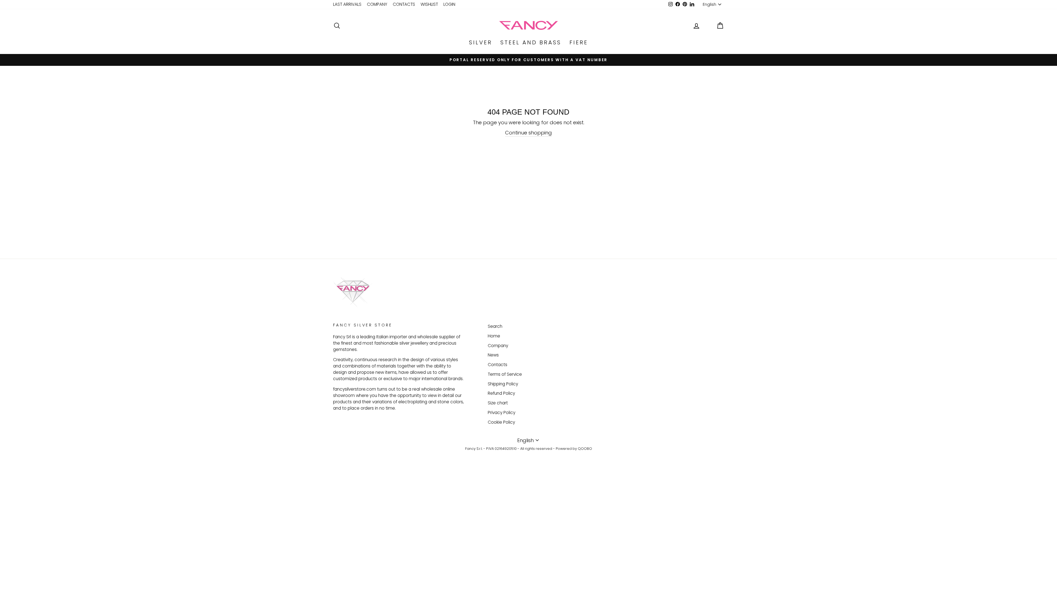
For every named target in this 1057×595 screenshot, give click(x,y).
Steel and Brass (530, 42)
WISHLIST (429, 4)
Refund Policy (501, 393)
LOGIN (449, 4)
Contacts (497, 364)
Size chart (498, 403)
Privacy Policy (501, 412)
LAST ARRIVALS (347, 4)
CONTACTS (404, 4)
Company (498, 345)
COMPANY (377, 4)
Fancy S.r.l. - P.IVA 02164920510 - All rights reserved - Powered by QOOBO (528, 448)
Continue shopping (528, 132)
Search (495, 326)
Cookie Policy (501, 422)
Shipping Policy (503, 384)
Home (494, 336)
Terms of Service (505, 374)
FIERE (579, 42)
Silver (480, 42)
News (493, 355)
